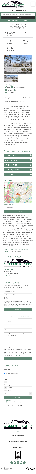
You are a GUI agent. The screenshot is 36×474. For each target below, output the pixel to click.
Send (18, 358)
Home (5, 249)
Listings (11, 249)
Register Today (18, 449)
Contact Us (7, 276)
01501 (7, 251)
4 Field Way (18, 434)
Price (5, 379)
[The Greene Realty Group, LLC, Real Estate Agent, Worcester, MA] (18, 455)
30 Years (8, 373)
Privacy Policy (17, 305)
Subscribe (18, 309)
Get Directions (18, 211)
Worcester (22, 249)
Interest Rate (8, 390)
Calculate (18, 397)
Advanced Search (14, 20)
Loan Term (7, 369)
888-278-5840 (21, 10)
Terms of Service (26, 361)
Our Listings (7, 277)
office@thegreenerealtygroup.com (18, 441)
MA (16, 249)
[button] (18, 17)
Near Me (25, 20)
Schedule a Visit (25, 316)
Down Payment (8, 385)
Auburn (28, 249)
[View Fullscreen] (6, 190)
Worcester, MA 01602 (18, 435)
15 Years (15, 373)
